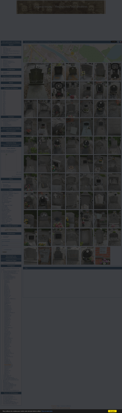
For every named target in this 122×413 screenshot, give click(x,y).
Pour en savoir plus (47, 411)
